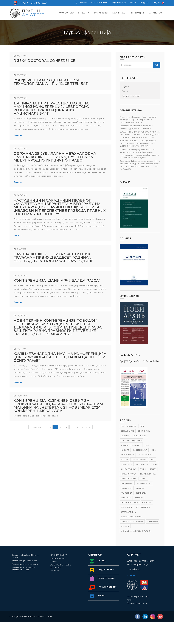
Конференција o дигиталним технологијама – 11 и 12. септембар (51, 82)
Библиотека (155, 12)
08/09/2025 (22, 55)
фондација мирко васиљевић (135, 531)
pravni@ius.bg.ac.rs (135, 569)
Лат (159, 2)
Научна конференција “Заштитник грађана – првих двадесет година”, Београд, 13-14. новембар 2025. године (53, 257)
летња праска (127, 455)
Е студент (144, 2)
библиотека (144, 431)
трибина (125, 526)
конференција (140, 450)
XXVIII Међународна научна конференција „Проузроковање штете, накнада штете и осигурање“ (60, 357)
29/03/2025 (22, 275)
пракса (143, 478)
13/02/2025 (22, 348)
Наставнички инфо (99, 2)
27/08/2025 (22, 75)
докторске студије (130, 445)
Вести (125, 91)
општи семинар (128, 469)
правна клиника (148, 474)
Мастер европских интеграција (25, 564)
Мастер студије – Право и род (24, 560)
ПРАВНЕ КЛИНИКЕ (57, 558)
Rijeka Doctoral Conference (44, 60)
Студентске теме (131, 96)
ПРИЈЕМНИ (54, 570)
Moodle (133, 2)
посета (153, 469)
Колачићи (131, 600)
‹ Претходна (35, 427)
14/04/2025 (22, 195)
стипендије (126, 507)
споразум (147, 502)
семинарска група (129, 502)
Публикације (137, 12)
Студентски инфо (118, 2)
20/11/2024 (22, 395)
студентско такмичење (132, 521)
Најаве (125, 86)
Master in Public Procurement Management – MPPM (23, 568)
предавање (126, 483)
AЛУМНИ (53, 561)
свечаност (126, 497)
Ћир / (154, 2)
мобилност (126, 464)
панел (143, 469)
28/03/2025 (22, 315)
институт (148, 445)
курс (153, 450)
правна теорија (128, 478)
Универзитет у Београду (32, 2)
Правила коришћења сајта (138, 596)
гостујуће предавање (131, 440)
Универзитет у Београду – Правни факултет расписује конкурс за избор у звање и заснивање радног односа (138, 119)
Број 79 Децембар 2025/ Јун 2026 (139, 361)
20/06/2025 (22, 148)
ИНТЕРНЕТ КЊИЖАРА (59, 555)
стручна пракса (128, 512)
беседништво (127, 431)
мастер (124, 459)
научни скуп (142, 464)
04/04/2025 (22, 249)
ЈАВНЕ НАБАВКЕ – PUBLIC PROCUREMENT (60, 566)
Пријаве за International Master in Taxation (25, 556)
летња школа (144, 455)
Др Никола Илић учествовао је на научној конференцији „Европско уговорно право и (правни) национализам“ (51, 108)
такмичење (152, 521)
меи (152, 459)
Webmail (83, 2)
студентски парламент (131, 516)
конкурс (125, 450)
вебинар (125, 435)
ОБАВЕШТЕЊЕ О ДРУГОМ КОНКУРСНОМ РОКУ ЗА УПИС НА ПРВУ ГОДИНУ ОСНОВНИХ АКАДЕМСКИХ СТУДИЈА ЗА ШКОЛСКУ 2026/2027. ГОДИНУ (140, 134)
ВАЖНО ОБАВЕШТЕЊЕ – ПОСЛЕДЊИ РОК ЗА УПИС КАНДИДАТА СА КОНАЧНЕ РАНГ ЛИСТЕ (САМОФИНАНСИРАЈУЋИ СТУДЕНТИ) (138, 143)
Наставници (101, 12)
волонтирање (139, 435)
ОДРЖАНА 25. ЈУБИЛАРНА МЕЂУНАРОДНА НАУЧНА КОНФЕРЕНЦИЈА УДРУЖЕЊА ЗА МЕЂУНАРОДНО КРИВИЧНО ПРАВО (55, 157)
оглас (154, 464)
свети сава (141, 493)
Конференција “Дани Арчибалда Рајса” (57, 280)
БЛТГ (142, 426)
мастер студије (139, 459)
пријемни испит (143, 483)
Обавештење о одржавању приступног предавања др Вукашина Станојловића (136, 127)
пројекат (140, 488)
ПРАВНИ (33, 13)
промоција (126, 488)
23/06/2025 (22, 98)
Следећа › (86, 427)
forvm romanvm (128, 426)
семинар (139, 497)
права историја (128, 474)
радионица (126, 493)
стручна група (143, 507)
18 (77, 427)
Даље (16, 135)
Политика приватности (137, 603)
